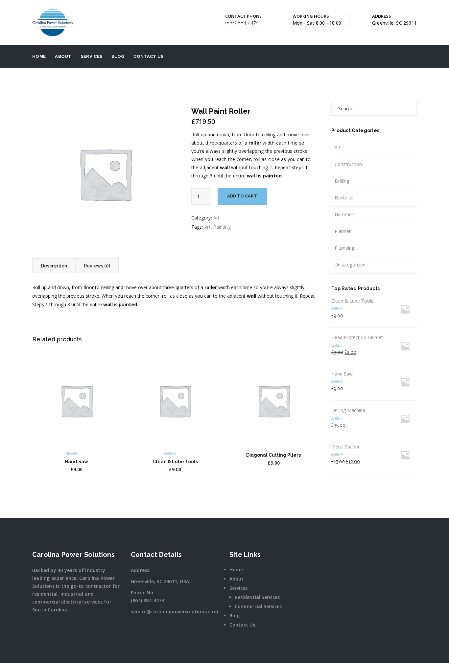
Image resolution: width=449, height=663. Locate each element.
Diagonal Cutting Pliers (273, 455)
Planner (343, 231)
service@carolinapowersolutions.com (174, 611)
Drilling (342, 181)
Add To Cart (242, 196)
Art (216, 218)
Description (54, 265)
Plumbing (344, 248)
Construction (348, 164)
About (63, 56)
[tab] (53, 265)
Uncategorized (350, 265)
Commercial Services (258, 606)
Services (91, 56)
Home (39, 56)
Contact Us (148, 56)
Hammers (345, 214)
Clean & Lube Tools (175, 461)
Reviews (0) (97, 265)
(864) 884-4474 (241, 22)
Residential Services (257, 597)
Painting (222, 227)
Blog (117, 56)
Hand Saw (76, 461)
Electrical (344, 197)
